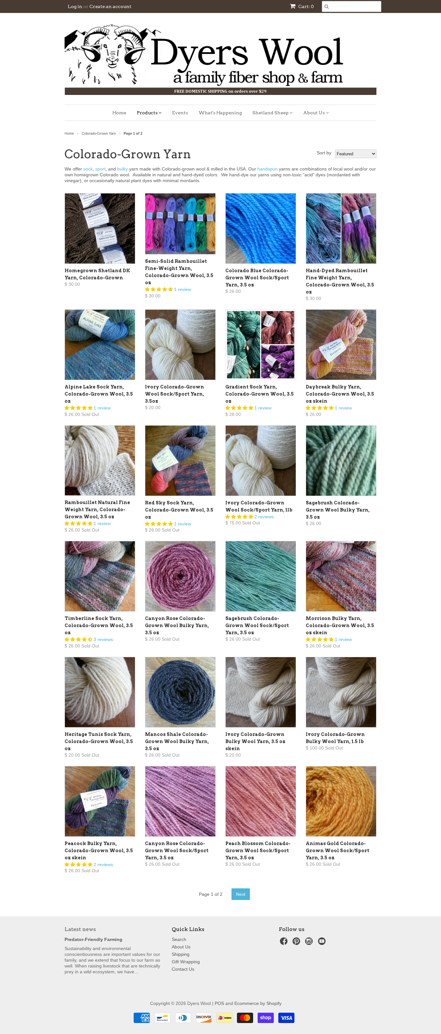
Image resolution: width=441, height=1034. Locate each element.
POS (219, 1003)
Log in (75, 6)
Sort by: (325, 152)
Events (180, 112)
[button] (159, 289)
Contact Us (183, 969)
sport (100, 168)
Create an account (110, 6)
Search (179, 939)
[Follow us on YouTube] (323, 943)
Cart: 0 (305, 6)
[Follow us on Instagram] (310, 943)
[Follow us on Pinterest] (297, 943)
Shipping (181, 954)
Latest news (80, 929)
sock (88, 168)
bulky (122, 168)
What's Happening (220, 112)
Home (119, 112)
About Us (314, 112)
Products (148, 112)
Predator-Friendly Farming (93, 939)
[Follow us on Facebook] (285, 943)
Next (240, 894)
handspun (267, 168)
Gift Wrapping (186, 961)
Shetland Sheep (271, 112)
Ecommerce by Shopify (258, 1003)
